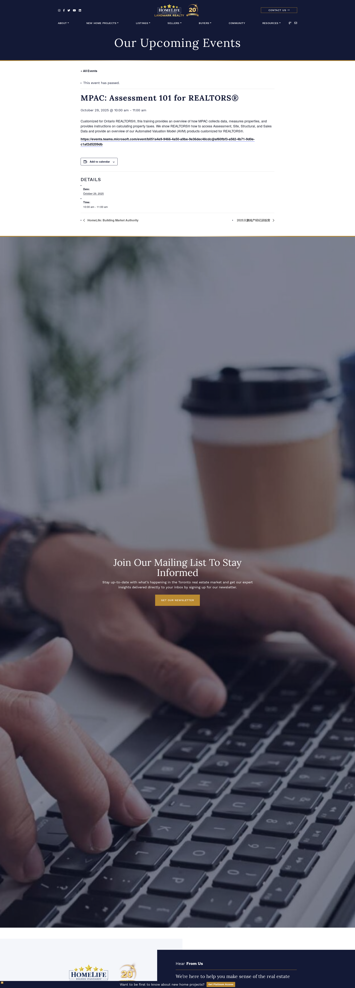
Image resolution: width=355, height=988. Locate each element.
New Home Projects (101, 23)
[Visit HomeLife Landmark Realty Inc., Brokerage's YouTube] (74, 10)
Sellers (173, 23)
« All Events (89, 71)
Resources (270, 23)
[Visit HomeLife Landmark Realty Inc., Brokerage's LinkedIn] (80, 10)
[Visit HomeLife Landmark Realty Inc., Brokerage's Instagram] (59, 10)
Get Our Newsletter (177, 600)
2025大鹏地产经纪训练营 (254, 220)
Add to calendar (100, 161)
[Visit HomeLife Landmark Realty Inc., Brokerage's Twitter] (68, 10)
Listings (142, 23)
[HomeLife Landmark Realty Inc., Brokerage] (177, 9)
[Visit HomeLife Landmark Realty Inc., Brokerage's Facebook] (64, 10)
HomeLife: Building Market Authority (112, 220)
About (62, 23)
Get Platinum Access (220, 984)
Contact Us (277, 10)
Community (237, 23)
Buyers (204, 23)
